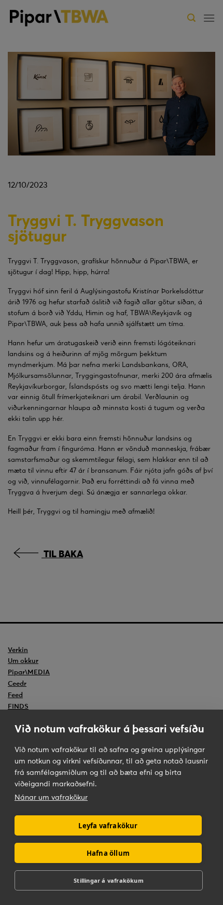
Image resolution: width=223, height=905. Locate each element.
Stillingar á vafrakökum (109, 880)
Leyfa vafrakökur (107, 825)
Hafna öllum (108, 853)
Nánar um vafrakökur (51, 797)
